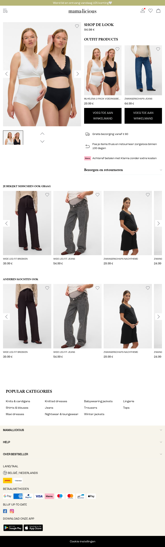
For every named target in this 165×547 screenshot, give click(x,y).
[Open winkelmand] (158, 11)
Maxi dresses (15, 414)
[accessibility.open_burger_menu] (5, 10)
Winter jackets (94, 414)
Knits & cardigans (18, 401)
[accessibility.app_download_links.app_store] (33, 531)
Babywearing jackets (98, 401)
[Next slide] (158, 223)
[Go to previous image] (42, 133)
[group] (27, 231)
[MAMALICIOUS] (82, 12)
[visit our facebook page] (5, 512)
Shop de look (99, 24)
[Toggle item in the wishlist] (77, 26)
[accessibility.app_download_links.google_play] (13, 531)
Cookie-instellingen (82, 541)
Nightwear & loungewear (61, 414)
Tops (126, 407)
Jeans (49, 407)
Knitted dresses (56, 401)
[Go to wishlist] (150, 11)
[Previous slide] (6, 223)
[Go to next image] (42, 141)
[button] (103, 70)
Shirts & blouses (17, 407)
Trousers (90, 407)
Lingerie (128, 401)
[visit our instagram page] (12, 512)
